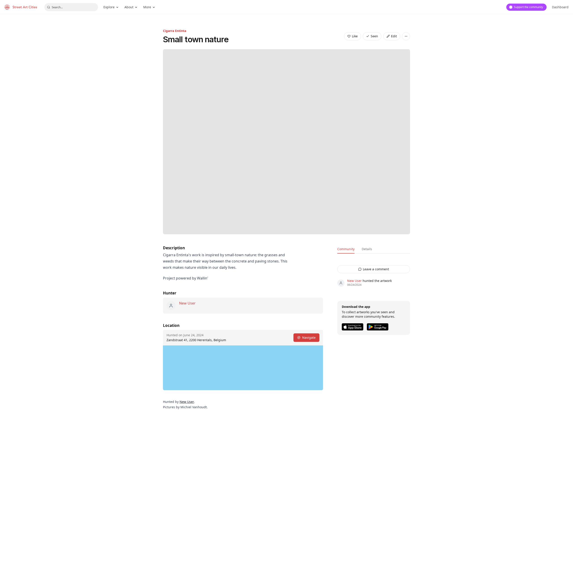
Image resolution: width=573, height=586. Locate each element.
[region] (243, 367)
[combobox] (71, 7)
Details (367, 249)
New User (187, 303)
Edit (394, 36)
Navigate (309, 337)
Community (346, 249)
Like (355, 36)
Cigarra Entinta (174, 31)
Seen (374, 36)
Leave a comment (376, 269)
